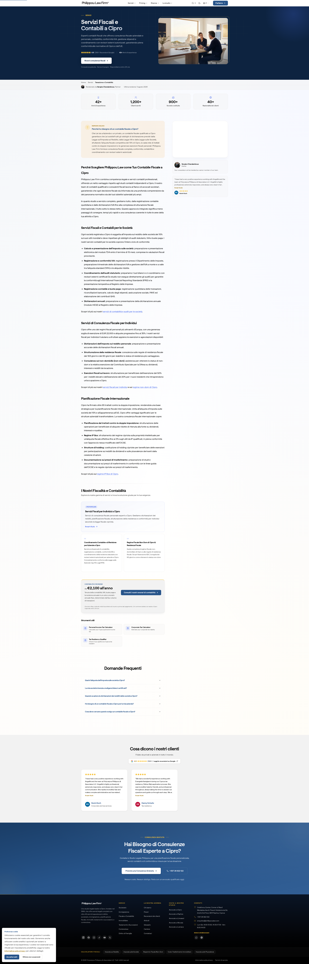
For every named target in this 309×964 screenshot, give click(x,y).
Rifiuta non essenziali (31, 957)
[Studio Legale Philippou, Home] (95, 3)
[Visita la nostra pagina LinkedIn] (83, 937)
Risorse (154, 3)
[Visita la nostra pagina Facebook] (88, 937)
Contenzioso (123, 929)
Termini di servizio (221, 960)
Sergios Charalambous (105, 87)
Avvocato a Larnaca (176, 927)
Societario (122, 908)
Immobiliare (123, 920)
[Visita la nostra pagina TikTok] (99, 937)
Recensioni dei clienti (152, 916)
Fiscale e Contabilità (126, 916)
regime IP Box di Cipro (107, 474)
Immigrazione (124, 912)
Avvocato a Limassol (176, 918)
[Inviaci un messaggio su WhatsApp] (196, 937)
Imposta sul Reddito (112, 952)
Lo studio (166, 3)
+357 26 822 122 (176, 871)
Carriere (147, 929)
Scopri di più (178, 188)
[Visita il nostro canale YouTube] (104, 937)
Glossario (147, 925)
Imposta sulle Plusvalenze (205, 952)
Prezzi (146, 912)
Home (83, 82)
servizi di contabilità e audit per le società (122, 311)
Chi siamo (147, 908)
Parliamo (219, 3)
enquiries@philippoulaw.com (208, 921)
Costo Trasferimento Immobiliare (179, 952)
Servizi (131, 3)
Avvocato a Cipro (175, 910)
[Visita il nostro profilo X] (110, 937)
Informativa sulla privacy (204, 960)
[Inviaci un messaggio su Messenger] (201, 937)
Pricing (142, 3)
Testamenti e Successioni (128, 925)
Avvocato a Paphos (176, 914)
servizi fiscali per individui (115, 387)
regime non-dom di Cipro (145, 387)
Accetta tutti (11, 957)
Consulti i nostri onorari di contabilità (139, 592)
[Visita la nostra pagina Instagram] (94, 937)
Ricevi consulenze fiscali (94, 60)
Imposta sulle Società (131, 952)
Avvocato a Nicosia (176, 923)
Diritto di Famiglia (125, 933)
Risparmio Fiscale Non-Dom (153, 952)
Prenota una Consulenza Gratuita (140, 871)
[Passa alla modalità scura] (199, 3)
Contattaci (148, 933)
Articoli (146, 920)
